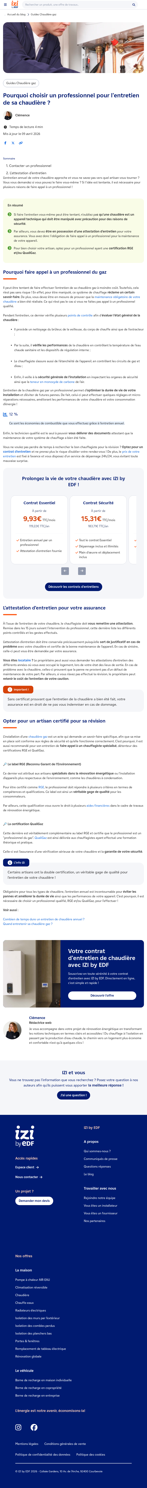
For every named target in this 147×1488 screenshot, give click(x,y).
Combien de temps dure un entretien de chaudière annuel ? (43, 919)
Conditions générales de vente (65, 1444)
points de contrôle (80, 315)
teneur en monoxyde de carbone (52, 382)
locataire (24, 660)
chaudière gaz (38, 736)
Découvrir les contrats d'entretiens (73, 587)
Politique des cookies (90, 1454)
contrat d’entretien (17, 451)
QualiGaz (41, 838)
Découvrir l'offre (102, 995)
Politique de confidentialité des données (42, 1454)
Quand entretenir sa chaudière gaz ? (27, 924)
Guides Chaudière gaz (43, 14)
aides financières (98, 805)
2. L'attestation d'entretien (26, 173)
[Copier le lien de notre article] (20, 143)
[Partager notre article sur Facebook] (5, 143)
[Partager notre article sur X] (13, 143)
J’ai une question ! (73, 1095)
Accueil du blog (16, 14)
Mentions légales (26, 1444)
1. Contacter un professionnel (28, 166)
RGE (41, 787)
